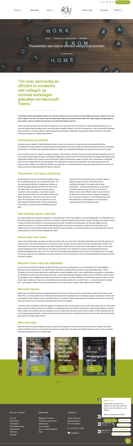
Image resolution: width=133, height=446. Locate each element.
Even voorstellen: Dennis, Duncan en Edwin (36, 352)
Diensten (17, 10)
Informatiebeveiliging (17, 426)
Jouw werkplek (44, 426)
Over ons (49, 10)
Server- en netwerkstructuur (48, 429)
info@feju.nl (75, 433)
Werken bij (117, 10)
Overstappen (104, 10)
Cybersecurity (43, 424)
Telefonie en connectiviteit (65, 38)
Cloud (41, 432)
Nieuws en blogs (87, 10)
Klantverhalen (34, 10)
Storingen (13, 435)
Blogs (48, 38)
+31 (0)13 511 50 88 (77, 428)
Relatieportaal (14, 429)
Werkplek (83, 38)
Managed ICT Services (46, 418)
